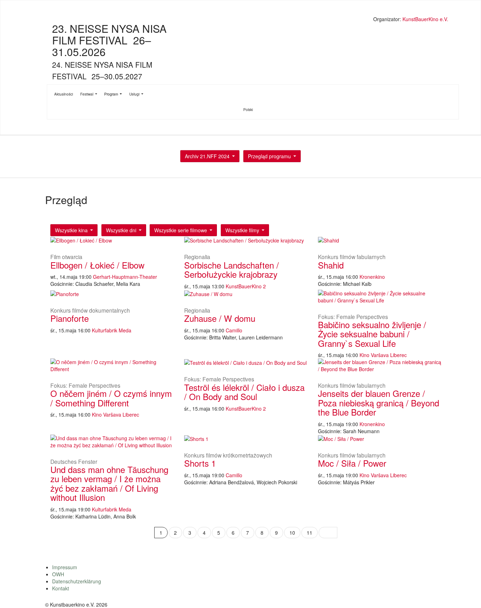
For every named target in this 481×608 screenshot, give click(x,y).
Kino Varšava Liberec (383, 354)
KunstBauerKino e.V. (425, 19)
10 (292, 532)
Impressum (64, 567)
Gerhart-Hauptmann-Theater (125, 276)
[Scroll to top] (466, 593)
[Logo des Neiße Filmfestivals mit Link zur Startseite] (247, 20)
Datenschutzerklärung (76, 581)
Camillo (234, 330)
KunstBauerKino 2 (246, 286)
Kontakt (60, 588)
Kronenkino (372, 276)
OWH (58, 574)
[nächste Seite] (328, 532)
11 (309, 532)
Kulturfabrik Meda (111, 330)
